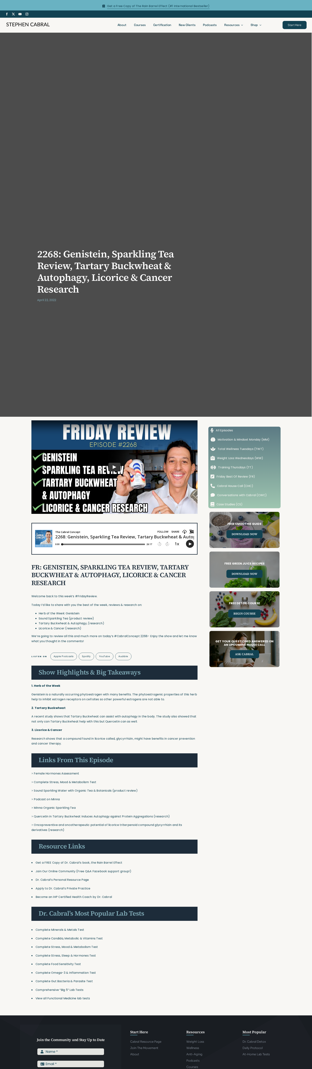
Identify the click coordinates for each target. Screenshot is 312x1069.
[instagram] (26, 14)
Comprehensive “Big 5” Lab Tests (59, 990)
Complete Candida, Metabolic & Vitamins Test (69, 938)
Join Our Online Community (55, 871)
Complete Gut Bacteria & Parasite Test (64, 981)
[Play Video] (114, 467)
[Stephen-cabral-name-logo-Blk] (28, 23)
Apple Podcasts (63, 656)
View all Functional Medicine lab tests (63, 998)
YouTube (104, 656)
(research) (162, 816)
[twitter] (13, 14)
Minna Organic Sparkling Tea (54, 808)
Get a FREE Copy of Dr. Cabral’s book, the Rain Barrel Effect (79, 863)
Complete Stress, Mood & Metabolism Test (65, 782)
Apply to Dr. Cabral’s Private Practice (63, 888)
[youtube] (20, 14)
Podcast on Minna (47, 799)
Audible (123, 656)
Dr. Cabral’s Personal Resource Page (62, 880)
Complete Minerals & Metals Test (60, 930)
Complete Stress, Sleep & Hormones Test (66, 955)
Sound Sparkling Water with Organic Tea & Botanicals (73, 791)
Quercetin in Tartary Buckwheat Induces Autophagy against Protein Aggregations (93, 816)
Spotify (86, 656)
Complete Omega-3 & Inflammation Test (66, 973)
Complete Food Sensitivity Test (58, 964)
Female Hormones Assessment (56, 773)
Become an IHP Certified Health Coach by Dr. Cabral (74, 897)
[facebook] (6, 14)
